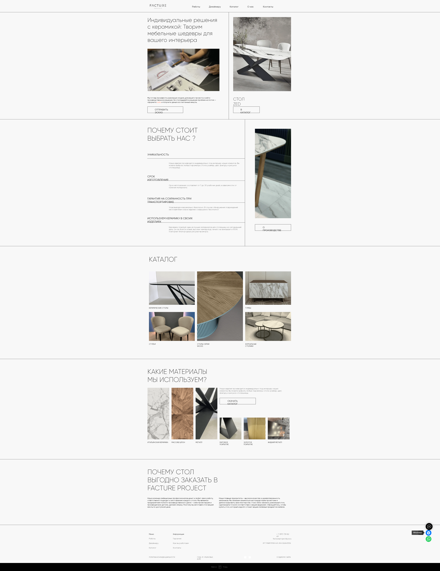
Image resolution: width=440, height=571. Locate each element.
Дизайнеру (215, 7)
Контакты (268, 7)
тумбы (248, 308)
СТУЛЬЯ (152, 344)
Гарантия (177, 539)
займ (159, 102)
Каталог (234, 7)
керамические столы (158, 308)
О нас (250, 7)
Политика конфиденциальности (162, 557)
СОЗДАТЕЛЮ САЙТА (284, 557)
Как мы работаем (181, 543)
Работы (196, 7)
